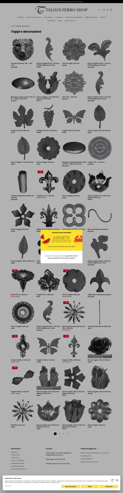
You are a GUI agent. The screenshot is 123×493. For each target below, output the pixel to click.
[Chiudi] (80, 232)
